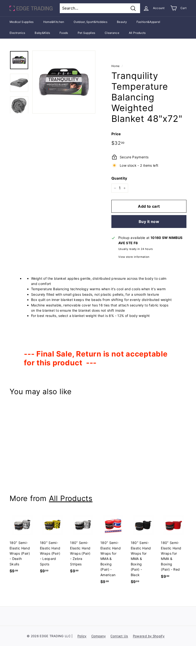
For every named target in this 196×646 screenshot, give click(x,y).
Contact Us (119, 636)
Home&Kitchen (53, 22)
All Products (137, 33)
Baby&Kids (42, 33)
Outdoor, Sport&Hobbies (90, 22)
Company (98, 636)
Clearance (112, 33)
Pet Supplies (86, 33)
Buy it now (149, 221)
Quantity (119, 178)
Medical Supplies (22, 22)
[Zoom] (64, 82)
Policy (82, 636)
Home (115, 66)
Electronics (17, 33)
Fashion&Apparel (148, 22)
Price (116, 134)
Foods (64, 33)
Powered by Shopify (148, 636)
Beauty (122, 22)
